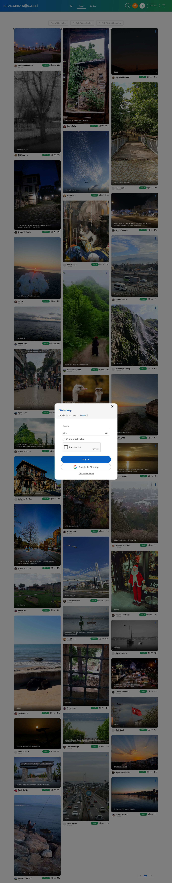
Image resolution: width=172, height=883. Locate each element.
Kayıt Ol (84, 415)
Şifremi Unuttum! (86, 473)
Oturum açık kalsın (75, 438)
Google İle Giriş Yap (88, 466)
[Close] (112, 406)
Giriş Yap (86, 459)
